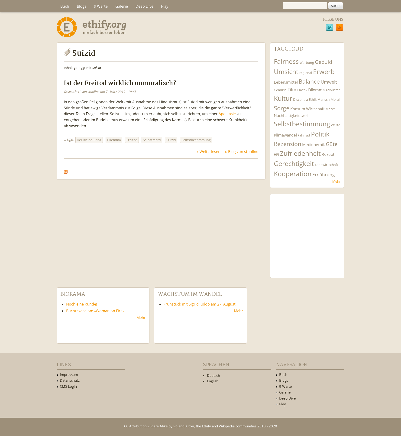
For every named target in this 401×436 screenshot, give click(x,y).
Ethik (313, 99)
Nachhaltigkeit (287, 115)
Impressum (69, 374)
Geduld (323, 61)
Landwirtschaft (326, 165)
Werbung (307, 62)
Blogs (81, 6)
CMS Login (68, 386)
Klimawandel (285, 135)
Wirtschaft (315, 108)
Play (164, 6)
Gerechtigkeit (294, 163)
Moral (335, 99)
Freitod (131, 140)
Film (292, 89)
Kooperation (292, 173)
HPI (276, 154)
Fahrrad (304, 135)
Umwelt (329, 82)
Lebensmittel (286, 82)
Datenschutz (70, 380)
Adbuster (333, 90)
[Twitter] (329, 28)
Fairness (286, 61)
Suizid (171, 140)
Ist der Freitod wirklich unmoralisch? (120, 83)
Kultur (283, 98)
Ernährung (323, 174)
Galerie (121, 6)
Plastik (302, 90)
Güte (331, 143)
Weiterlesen (210, 151)
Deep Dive (144, 6)
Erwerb (324, 71)
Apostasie (227, 113)
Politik (320, 134)
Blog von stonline (243, 151)
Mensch (323, 99)
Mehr (336, 181)
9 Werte (101, 6)
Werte (335, 125)
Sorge (281, 108)
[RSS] (339, 28)
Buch (64, 6)
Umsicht (286, 71)
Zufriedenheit (300, 153)
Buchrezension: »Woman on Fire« (95, 310)
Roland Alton (183, 426)
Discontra (300, 99)
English (212, 381)
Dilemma (114, 140)
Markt (330, 109)
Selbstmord (152, 140)
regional (305, 73)
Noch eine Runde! (81, 304)
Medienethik (313, 144)
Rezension (287, 144)
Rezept (328, 154)
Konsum (297, 108)
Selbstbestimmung (196, 140)
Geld (304, 116)
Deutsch (213, 375)
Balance (309, 81)
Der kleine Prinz (89, 140)
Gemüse (280, 90)
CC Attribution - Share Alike (146, 426)
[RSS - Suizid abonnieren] (66, 170)
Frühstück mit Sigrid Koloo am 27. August (200, 304)
